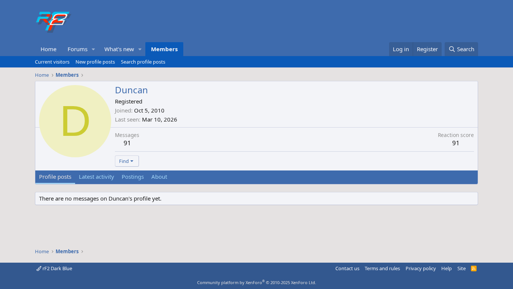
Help (446, 268)
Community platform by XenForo (256, 282)
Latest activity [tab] (96, 176)
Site (461, 268)
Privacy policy (421, 268)
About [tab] (159, 176)
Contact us (347, 268)
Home (48, 49)
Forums (78, 49)
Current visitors (52, 61)
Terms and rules (382, 268)
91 (127, 142)
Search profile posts (143, 61)
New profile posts (95, 61)
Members (164, 49)
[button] (93, 49)
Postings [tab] (133, 176)
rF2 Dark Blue (56, 268)
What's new (119, 49)
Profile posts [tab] (55, 176)
